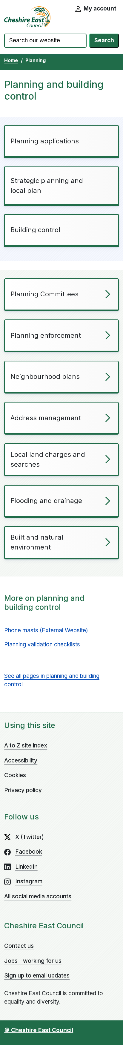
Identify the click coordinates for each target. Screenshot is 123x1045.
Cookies (15, 775)
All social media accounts (37, 896)
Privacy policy (23, 790)
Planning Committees (44, 294)
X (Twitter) (29, 837)
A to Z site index (25, 745)
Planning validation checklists (42, 644)
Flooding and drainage (46, 501)
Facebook (28, 851)
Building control (35, 230)
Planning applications (44, 141)
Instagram (28, 881)
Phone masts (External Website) (46, 630)
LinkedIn (26, 866)
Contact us (19, 945)
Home (11, 60)
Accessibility (20, 760)
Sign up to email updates (37, 975)
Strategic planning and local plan (46, 185)
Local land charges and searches (47, 459)
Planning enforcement (45, 335)
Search (104, 40)
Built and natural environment (36, 542)
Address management (45, 418)
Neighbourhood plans (45, 376)
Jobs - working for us (32, 960)
